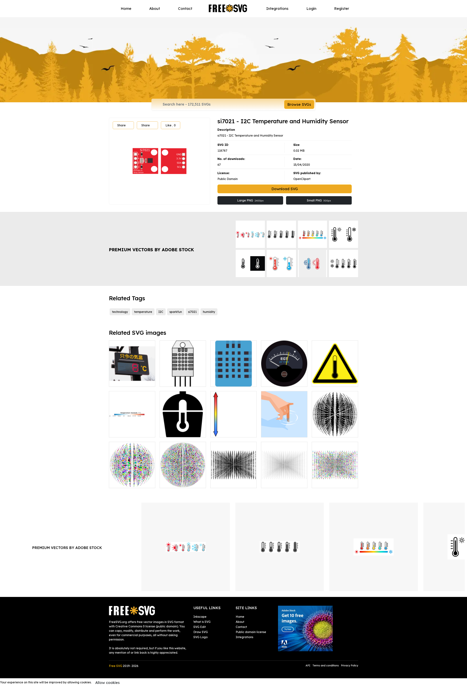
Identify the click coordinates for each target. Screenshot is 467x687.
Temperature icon (176, 432)
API (308, 665)
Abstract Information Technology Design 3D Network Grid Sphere (182, 478)
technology (120, 312)
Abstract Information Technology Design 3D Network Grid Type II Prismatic (334, 476)
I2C (160, 312)
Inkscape (200, 616)
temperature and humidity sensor (233, 379)
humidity (209, 312)
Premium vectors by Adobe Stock (151, 249)
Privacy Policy (349, 665)
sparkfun (175, 312)
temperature (143, 312)
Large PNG (250, 200)
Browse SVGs (299, 104)
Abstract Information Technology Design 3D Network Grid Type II (233, 478)
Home (126, 8)
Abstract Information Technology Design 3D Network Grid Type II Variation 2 (284, 476)
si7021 (192, 312)
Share (121, 125)
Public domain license (251, 632)
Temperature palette (127, 432)
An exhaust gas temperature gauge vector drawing (284, 377)
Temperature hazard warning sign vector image (335, 379)
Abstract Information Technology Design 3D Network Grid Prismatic (132, 478)
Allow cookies (107, 682)
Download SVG (284, 189)
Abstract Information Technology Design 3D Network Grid (334, 428)
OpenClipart (301, 179)
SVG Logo (200, 637)
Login (311, 8)
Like (170, 125)
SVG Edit (199, 627)
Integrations (277, 8)
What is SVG (202, 622)
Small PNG (319, 200)
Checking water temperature (284, 430)
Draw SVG (200, 632)
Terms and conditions (325, 665)
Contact (185, 8)
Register (341, 8)
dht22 (168, 381)
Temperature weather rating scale (233, 430)
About (154, 8)
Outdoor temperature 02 (130, 381)
